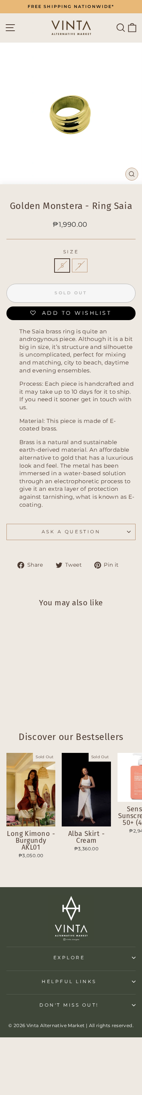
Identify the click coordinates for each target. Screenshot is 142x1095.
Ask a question (71, 531)
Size (71, 252)
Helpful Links (69, 981)
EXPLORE (69, 957)
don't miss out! (69, 1005)
